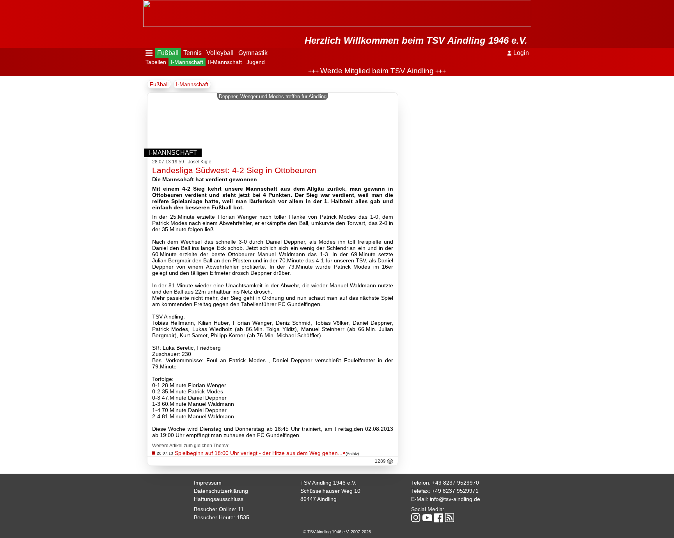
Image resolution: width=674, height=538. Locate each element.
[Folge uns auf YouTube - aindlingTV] (427, 518)
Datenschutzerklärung (221, 491)
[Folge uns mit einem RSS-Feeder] (449, 518)
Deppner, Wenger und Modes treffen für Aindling (272, 96)
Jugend (256, 62)
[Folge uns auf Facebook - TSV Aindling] (438, 518)
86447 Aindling (318, 499)
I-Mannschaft (187, 62)
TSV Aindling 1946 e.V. (328, 483)
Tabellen (155, 62)
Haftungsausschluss (218, 499)
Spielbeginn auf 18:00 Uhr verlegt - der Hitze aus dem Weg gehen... (260, 453)
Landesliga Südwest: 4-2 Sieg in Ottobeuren (234, 170)
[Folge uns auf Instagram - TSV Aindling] (415, 518)
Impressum (208, 483)
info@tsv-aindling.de (455, 499)
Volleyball (220, 53)
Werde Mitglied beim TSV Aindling (368, 71)
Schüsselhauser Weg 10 (330, 491)
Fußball (168, 53)
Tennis (192, 53)
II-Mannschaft (225, 62)
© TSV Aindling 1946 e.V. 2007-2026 (337, 531)
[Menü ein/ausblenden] (149, 53)
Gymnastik (253, 53)
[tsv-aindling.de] (145, 4)
